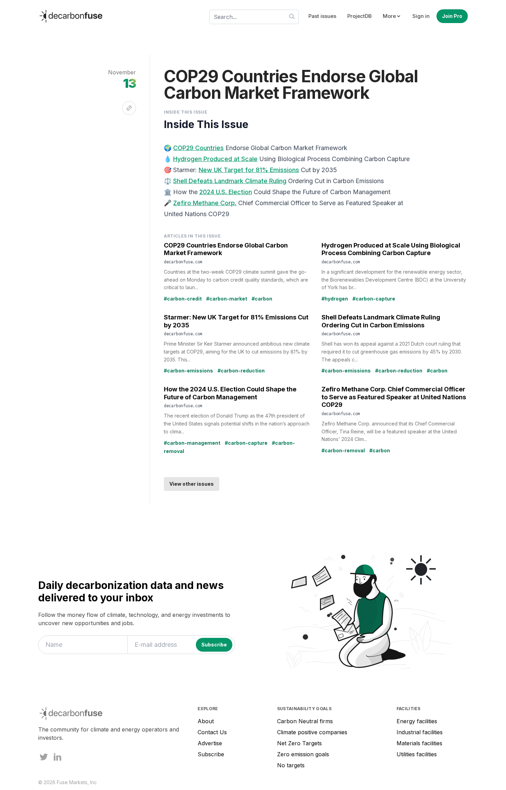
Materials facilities (419, 743)
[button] (392, 16)
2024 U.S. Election (225, 192)
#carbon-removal (343, 450)
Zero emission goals (303, 754)
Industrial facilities (420, 732)
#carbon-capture (373, 299)
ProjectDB (359, 16)
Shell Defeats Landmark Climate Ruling (229, 181)
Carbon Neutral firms (305, 721)
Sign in (421, 16)
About (206, 721)
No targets (291, 765)
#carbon (262, 299)
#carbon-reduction (241, 370)
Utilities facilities (417, 754)
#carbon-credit (183, 299)
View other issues (191, 484)
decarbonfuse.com (183, 261)
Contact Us (212, 732)
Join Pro (452, 16)
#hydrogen (334, 299)
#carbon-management (192, 443)
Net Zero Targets (299, 743)
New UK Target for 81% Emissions (249, 169)
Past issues (322, 16)
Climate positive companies (312, 732)
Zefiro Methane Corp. (204, 203)
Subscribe (211, 754)
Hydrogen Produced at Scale (215, 158)
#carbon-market (226, 299)
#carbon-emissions (188, 370)
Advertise (210, 743)
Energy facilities (417, 721)
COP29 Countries (198, 147)
